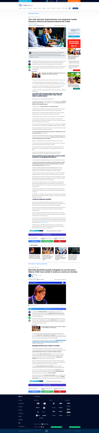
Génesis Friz (35, 278)
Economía (35, 8)
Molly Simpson (44, 222)
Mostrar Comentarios (47, 234)
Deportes (39, 8)
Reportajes (21, 419)
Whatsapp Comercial (57, 426)
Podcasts (20, 8)
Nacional (24, 8)
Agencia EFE (34, 274)
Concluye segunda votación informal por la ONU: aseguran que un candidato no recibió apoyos (53, 327)
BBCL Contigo (59, 8)
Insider (39, 99)
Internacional (29, 8)
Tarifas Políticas (21, 426)
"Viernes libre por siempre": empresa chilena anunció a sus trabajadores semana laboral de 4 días (53, 73)
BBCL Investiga (53, 8)
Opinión (48, 8)
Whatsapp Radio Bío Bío (75, 427)
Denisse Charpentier (33, 24)
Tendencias (44, 8)
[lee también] (36, 75)
